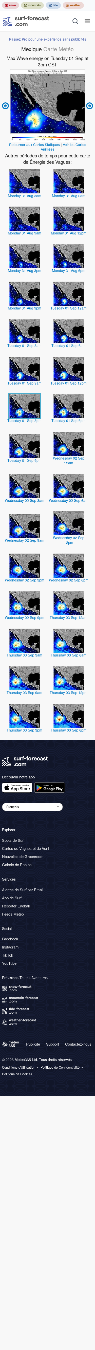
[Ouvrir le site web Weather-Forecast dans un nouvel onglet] (73, 5)
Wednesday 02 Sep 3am (24, 500)
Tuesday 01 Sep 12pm (68, 383)
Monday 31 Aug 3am (24, 195)
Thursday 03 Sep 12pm (68, 692)
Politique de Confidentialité (60, 1067)
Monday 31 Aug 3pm (24, 270)
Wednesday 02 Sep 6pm (68, 579)
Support (52, 1044)
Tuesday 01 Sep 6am (68, 345)
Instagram (10, 947)
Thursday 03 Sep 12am (68, 617)
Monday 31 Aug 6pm (68, 270)
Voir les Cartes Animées (63, 147)
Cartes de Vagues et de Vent (25, 848)
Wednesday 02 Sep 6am (68, 500)
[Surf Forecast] (26, 21)
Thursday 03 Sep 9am (24, 692)
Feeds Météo (13, 914)
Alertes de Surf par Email (22, 889)
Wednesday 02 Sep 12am (68, 460)
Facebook (10, 938)
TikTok (7, 955)
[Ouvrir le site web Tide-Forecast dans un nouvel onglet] (53, 5)
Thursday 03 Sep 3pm (24, 730)
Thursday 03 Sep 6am (68, 655)
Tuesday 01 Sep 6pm (68, 420)
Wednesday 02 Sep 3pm (24, 579)
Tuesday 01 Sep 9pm (24, 460)
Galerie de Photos (17, 864)
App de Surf (12, 897)
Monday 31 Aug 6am (68, 195)
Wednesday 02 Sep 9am (24, 540)
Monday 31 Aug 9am (24, 232)
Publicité (33, 1044)
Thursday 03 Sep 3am (24, 655)
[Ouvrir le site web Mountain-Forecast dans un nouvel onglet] (32, 5)
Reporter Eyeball (16, 905)
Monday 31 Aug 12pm (68, 232)
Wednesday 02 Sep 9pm (24, 617)
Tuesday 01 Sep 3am (24, 345)
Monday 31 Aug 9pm (24, 308)
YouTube (9, 963)
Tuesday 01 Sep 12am (68, 308)
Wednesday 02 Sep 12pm (68, 540)
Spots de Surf (13, 840)
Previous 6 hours (6, 105)
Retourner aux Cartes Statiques (34, 144)
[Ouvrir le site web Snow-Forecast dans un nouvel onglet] (10, 5)
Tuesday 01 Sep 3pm (24, 420)
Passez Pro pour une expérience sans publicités (47, 39)
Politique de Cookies (17, 1074)
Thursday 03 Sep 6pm (68, 730)
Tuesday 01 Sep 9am (24, 383)
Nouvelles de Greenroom (23, 856)
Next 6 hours (89, 105)
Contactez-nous (78, 1044)
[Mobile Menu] (87, 21)
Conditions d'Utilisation (18, 1067)
